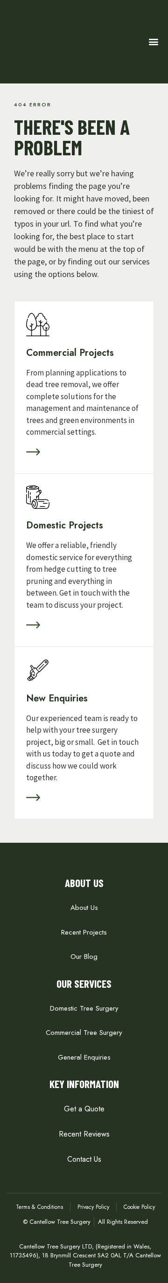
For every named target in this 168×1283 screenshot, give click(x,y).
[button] (153, 41)
